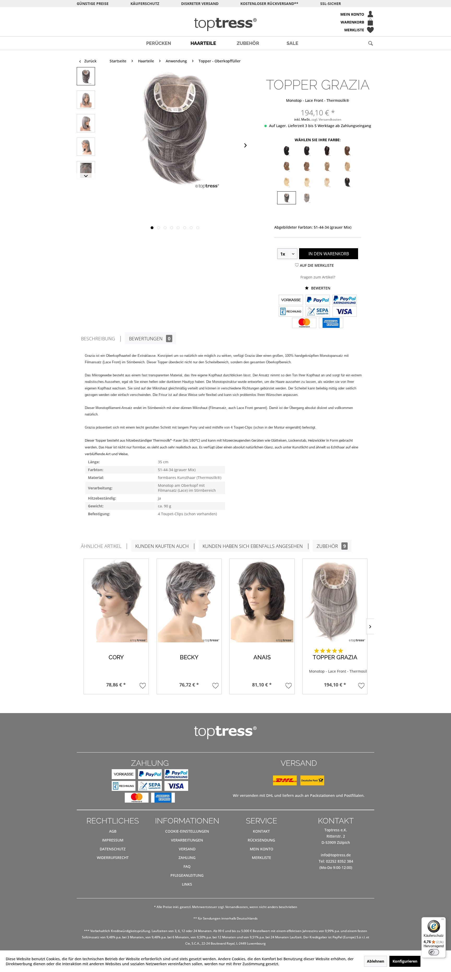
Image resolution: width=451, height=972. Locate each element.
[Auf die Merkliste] (143, 685)
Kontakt (261, 831)
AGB (112, 831)
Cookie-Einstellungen (187, 831)
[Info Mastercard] (304, 323)
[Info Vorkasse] (290, 300)
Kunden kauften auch (162, 546)
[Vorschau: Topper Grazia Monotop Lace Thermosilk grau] (86, 76)
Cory (116, 657)
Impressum (112, 840)
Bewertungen (149, 338)
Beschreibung (98, 338)
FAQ (187, 866)
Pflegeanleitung (187, 875)
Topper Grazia (335, 657)
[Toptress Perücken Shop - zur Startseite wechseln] (225, 24)
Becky (189, 657)
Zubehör (331, 546)
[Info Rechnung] (290, 312)
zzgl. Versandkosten (326, 119)
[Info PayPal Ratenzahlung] (344, 300)
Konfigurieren (405, 961)
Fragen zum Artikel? (317, 277)
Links (187, 884)
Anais (262, 657)
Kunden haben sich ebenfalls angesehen (253, 546)
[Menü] (443, 920)
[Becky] (189, 600)
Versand (187, 848)
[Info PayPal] (317, 300)
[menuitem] (225, 14)
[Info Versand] (298, 783)
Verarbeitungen (187, 840)
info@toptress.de (336, 854)
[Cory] (116, 600)
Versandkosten (236, 907)
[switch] (434, 952)
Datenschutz (113, 848)
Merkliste (261, 857)
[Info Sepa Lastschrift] (317, 312)
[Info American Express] (331, 323)
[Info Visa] (344, 312)
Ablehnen (375, 961)
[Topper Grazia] (335, 600)
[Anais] (262, 600)
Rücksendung (261, 840)
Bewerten (320, 288)
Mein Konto (261, 848)
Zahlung (187, 857)
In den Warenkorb (328, 254)
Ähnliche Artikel (101, 546)
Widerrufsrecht (113, 857)
